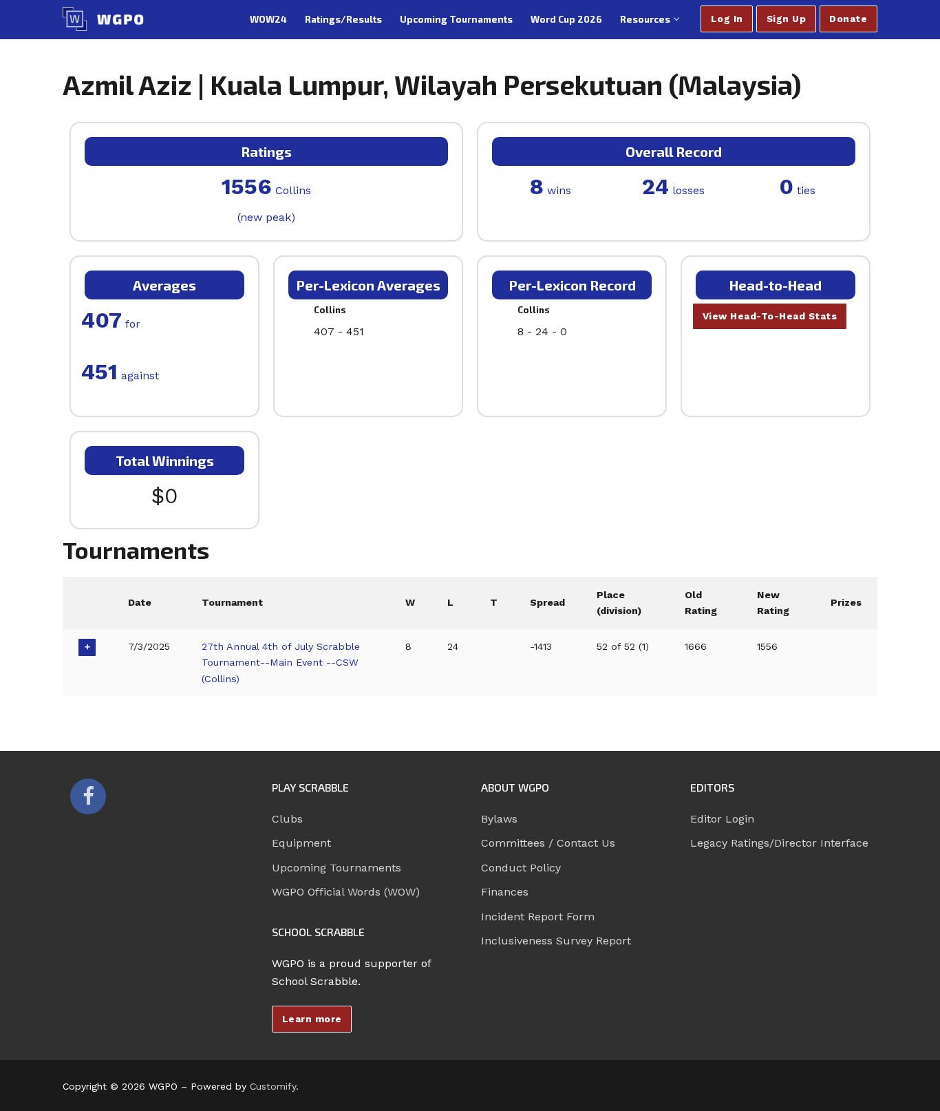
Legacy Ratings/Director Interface (779, 842)
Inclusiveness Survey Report (556, 940)
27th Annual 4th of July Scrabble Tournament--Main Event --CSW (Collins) (281, 662)
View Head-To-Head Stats (770, 315)
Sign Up (787, 18)
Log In (727, 18)
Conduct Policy (521, 867)
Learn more (312, 1018)
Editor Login (722, 818)
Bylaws (499, 818)
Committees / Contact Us (548, 842)
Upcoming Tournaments (336, 867)
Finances (504, 891)
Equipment (301, 842)
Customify (273, 1086)
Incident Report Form (538, 916)
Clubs (287, 818)
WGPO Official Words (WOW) (346, 891)
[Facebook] (88, 796)
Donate (848, 18)
